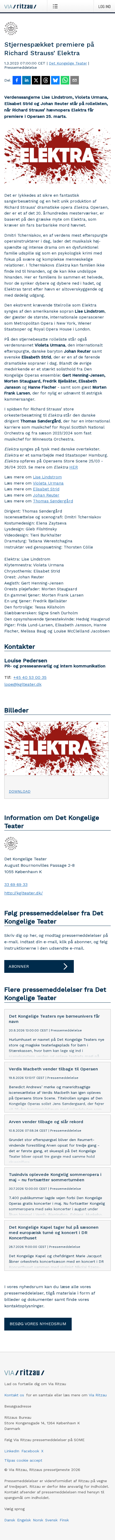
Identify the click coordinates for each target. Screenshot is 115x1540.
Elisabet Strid (46, 489)
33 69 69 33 (16, 884)
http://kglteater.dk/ (23, 893)
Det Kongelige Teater (68, 63)
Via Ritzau (98, 1395)
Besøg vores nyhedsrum (38, 1323)
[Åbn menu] (56, 6)
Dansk (9, 1520)
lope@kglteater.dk (22, 684)
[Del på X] (36, 81)
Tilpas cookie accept (23, 1460)
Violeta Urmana (48, 483)
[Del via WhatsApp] (65, 81)
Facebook (30, 1451)
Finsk (64, 1520)
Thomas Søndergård (53, 501)
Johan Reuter (46, 495)
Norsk (38, 1520)
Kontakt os (14, 1395)
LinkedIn (11, 1451)
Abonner (19, 966)
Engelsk (24, 1520)
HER (73, 467)
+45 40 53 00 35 (30, 677)
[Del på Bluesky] (55, 81)
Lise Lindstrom (47, 477)
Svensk (51, 1520)
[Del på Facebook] (17, 81)
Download (19, 791)
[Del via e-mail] (74, 81)
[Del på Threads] (45, 81)
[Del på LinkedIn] (26, 81)
